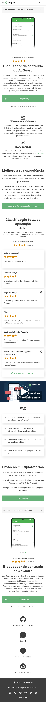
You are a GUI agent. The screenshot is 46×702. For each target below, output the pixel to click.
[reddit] (36, 692)
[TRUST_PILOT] (41, 272)
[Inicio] (10, 2)
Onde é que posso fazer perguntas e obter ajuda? (25, 451)
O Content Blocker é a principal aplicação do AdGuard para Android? (24, 418)
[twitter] (20, 692)
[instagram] (10, 692)
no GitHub (40, 153)
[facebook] (15, 692)
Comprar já (23, 498)
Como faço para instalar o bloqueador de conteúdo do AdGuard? (24, 440)
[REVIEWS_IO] (41, 292)
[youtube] (25, 692)
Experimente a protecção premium (23, 206)
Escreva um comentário (24, 373)
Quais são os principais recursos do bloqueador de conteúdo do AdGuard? (23, 429)
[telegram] (30, 692)
